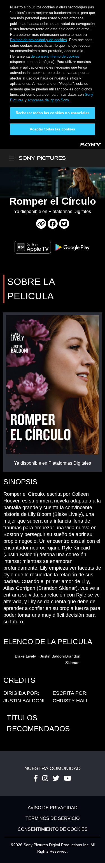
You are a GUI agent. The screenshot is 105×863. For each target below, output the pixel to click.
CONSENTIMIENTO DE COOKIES (53, 829)
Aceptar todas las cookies (52, 129)
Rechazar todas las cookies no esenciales (52, 113)
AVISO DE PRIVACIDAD (53, 807)
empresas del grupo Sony (48, 100)
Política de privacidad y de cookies (38, 40)
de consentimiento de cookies (55, 56)
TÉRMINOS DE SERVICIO (52, 818)
